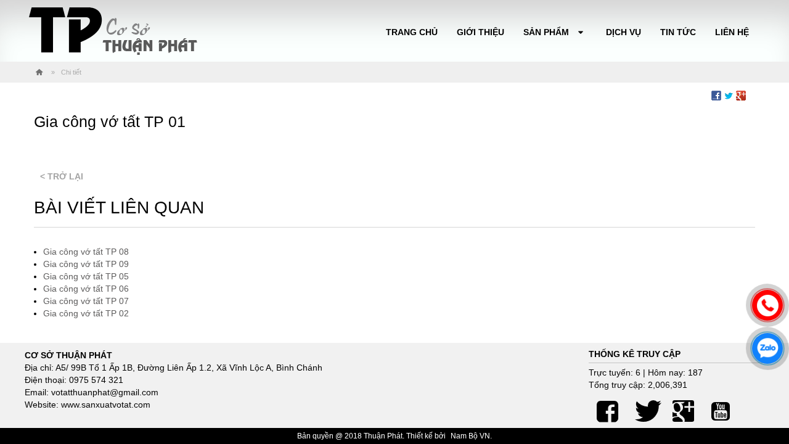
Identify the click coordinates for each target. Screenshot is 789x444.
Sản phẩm (547, 32)
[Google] (682, 406)
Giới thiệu (480, 32)
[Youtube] (720, 406)
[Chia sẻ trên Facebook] (716, 95)
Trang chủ (412, 32)
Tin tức (678, 32)
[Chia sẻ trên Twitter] (729, 95)
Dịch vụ (623, 32)
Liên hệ (732, 32)
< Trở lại (61, 176)
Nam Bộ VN (470, 436)
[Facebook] (607, 406)
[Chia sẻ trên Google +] (741, 95)
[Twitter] (645, 406)
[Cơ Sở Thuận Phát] (112, 31)
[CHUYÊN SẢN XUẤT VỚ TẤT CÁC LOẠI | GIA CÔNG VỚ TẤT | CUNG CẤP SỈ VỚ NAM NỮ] (39, 72)
